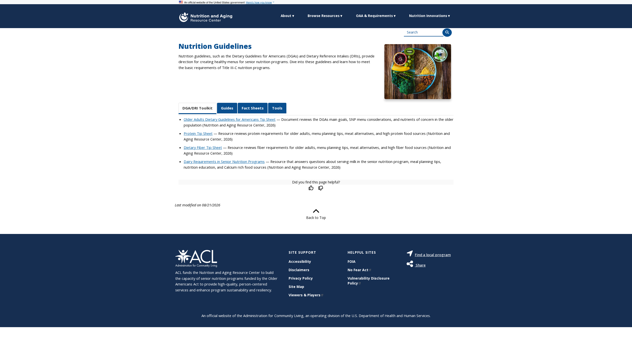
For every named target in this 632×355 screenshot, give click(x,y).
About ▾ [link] (287, 15)
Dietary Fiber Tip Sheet (203, 147)
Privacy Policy (301, 278)
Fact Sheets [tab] (253, 108)
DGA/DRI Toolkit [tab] (197, 108)
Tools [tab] (277, 108)
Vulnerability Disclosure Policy (369, 280)
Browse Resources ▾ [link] (325, 15)
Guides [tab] (227, 108)
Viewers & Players (304, 295)
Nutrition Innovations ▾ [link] (429, 15)
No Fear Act (358, 269)
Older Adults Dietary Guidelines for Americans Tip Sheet (230, 119)
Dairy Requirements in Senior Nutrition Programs (224, 161)
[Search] (447, 32)
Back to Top (316, 217)
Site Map (296, 286)
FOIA (352, 261)
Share (420, 265)
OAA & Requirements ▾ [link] (375, 15)
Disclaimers (299, 269)
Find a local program (433, 254)
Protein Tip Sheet (198, 133)
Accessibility (300, 261)
